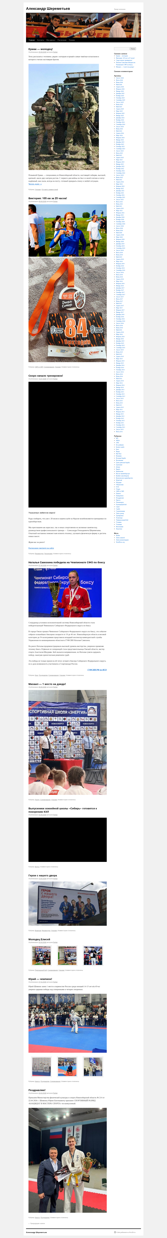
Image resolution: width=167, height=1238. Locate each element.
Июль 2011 (119, 431)
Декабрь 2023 (120, 142)
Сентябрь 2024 (120, 124)
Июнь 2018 (119, 277)
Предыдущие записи (36, 1223)
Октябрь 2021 (120, 195)
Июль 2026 (119, 80)
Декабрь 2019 (120, 244)
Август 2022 (120, 175)
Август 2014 (120, 372)
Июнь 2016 (119, 328)
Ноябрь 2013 (120, 392)
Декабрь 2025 (120, 93)
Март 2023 (119, 160)
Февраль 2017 (120, 310)
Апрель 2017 (120, 305)
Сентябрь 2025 (120, 100)
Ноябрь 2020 (120, 219)
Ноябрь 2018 (120, 266)
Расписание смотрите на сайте (41, 548)
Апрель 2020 (120, 235)
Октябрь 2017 (120, 292)
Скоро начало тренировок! (45, 375)
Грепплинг (119, 465)
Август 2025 (120, 102)
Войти (118, 535)
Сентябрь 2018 (120, 270)
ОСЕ (117, 487)
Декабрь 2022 (120, 166)
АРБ (117, 443)
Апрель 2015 (120, 356)
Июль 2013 (119, 401)
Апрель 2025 (120, 109)
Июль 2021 (119, 202)
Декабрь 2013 (120, 389)
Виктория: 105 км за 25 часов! (47, 198)
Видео (37, 867)
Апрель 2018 (120, 279)
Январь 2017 (120, 312)
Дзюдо (37, 800)
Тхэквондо (119, 518)
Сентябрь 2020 (120, 224)
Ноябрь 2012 (120, 418)
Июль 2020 (119, 228)
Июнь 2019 (119, 255)
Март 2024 (119, 135)
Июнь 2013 (119, 403)
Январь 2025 (120, 115)
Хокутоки (119, 529)
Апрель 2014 (120, 381)
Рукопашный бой (41, 970)
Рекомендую (39, 553)
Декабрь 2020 (120, 217)
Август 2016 (120, 323)
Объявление (119, 485)
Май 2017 (119, 303)
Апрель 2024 (120, 133)
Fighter (55, 52)
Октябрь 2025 (120, 98)
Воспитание (119, 460)
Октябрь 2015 (120, 345)
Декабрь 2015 (120, 341)
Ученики (72, 40)
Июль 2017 (119, 299)
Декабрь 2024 (120, 118)
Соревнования (49, 367)
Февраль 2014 (120, 385)
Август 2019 (120, 250)
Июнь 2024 (119, 129)
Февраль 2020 (120, 239)
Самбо (118, 509)
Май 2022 (119, 180)
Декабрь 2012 (120, 416)
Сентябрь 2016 (120, 321)
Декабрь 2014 (120, 365)
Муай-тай (119, 480)
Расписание (62, 40)
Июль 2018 (119, 275)
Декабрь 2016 (120, 314)
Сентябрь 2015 (120, 347)
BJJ (117, 438)
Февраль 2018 (120, 283)
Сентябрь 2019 (120, 248)
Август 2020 (120, 226)
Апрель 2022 (120, 182)
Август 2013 (120, 398)
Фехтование (119, 527)
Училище (119, 524)
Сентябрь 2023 (120, 149)
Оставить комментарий (50, 189)
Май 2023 (119, 155)
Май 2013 (119, 405)
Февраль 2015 (120, 361)
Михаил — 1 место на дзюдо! (47, 684)
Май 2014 (119, 378)
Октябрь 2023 (120, 146)
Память (118, 493)
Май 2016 (119, 330)
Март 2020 (119, 237)
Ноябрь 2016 (120, 317)
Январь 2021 (120, 215)
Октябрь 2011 (120, 425)
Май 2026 (119, 84)
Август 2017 (120, 297)
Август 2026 (120, 78)
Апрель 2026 (120, 87)
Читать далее (35, 184)
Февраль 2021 (120, 213)
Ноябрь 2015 (120, 343)
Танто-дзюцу (120, 513)
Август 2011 (120, 429)
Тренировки (48, 553)
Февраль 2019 (120, 263)
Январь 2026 (120, 91)
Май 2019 (119, 257)
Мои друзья (50, 40)
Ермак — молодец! (40, 49)
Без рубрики (120, 445)
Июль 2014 (119, 374)
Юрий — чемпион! (40, 979)
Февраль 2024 (120, 138)
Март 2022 (119, 184)
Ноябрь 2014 (120, 367)
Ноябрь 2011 (120, 423)
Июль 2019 (119, 252)
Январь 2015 (120, 363)
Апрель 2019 (120, 259)
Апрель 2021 (120, 208)
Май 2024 (119, 131)
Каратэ (37, 1081)
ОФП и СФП (39, 367)
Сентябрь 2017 (120, 294)
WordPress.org (120, 542)
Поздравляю (43, 675)
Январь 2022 (120, 188)
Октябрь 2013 (120, 394)
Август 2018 (120, 272)
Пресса (118, 500)
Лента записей (120, 538)
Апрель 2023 (120, 157)
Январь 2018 (120, 286)
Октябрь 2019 (120, 246)
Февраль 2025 (120, 113)
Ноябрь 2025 (120, 96)
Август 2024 (120, 126)
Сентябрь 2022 (120, 173)
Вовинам (38, 930)
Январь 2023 (120, 164)
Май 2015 (119, 354)
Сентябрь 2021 (120, 197)
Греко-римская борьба (123, 462)
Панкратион (119, 496)
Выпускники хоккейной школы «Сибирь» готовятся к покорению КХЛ (62, 809)
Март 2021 (119, 210)
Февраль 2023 (120, 162)
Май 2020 (119, 233)
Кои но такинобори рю (123, 473)
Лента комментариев (122, 540)
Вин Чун (118, 454)
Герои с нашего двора (42, 875)
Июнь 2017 (119, 301)
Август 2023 (120, 151)
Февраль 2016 (120, 336)
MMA (118, 440)
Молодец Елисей (39, 939)
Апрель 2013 (120, 407)
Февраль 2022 (120, 186)
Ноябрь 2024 (120, 120)
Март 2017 (119, 308)
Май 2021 (119, 206)
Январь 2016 (120, 339)
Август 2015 (120, 350)
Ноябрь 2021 (120, 193)
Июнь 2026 (119, 82)
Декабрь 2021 (120, 191)
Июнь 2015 (119, 352)
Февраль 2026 (120, 89)
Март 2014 (119, 383)
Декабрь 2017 (120, 288)
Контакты (40, 40)
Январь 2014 (120, 387)
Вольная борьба (121, 458)
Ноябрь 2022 (120, 168)
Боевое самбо (120, 447)
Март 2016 (119, 334)
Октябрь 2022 (120, 171)
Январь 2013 (120, 414)
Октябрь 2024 (120, 122)
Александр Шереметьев (48, 8)
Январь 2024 (120, 140)
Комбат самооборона (122, 476)
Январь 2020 (120, 241)
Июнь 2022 (119, 177)
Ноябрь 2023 (120, 144)
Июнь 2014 (119, 376)
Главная (32, 40)
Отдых (118, 489)
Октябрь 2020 (120, 222)
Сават (118, 507)
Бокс (36, 675)
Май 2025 (119, 107)
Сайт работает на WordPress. (126, 1232)
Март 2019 (119, 261)
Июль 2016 (119, 325)
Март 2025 (119, 111)
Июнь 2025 (119, 104)
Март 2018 (119, 281)
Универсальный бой (122, 520)
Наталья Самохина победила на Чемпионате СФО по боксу (66, 562)
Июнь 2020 (119, 230)
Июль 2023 (119, 153)
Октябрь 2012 (120, 420)
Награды (118, 482)
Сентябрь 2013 (120, 396)
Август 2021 (120, 199)
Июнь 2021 (119, 204)
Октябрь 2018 (120, 268)
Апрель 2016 (120, 332)
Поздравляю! (36, 1090)
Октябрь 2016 (120, 319)
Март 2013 (119, 409)
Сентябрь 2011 (120, 427)
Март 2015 (119, 359)
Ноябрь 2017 (120, 290)
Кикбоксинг (119, 471)
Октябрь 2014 (120, 370)
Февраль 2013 (120, 412)
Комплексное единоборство (124, 478)
